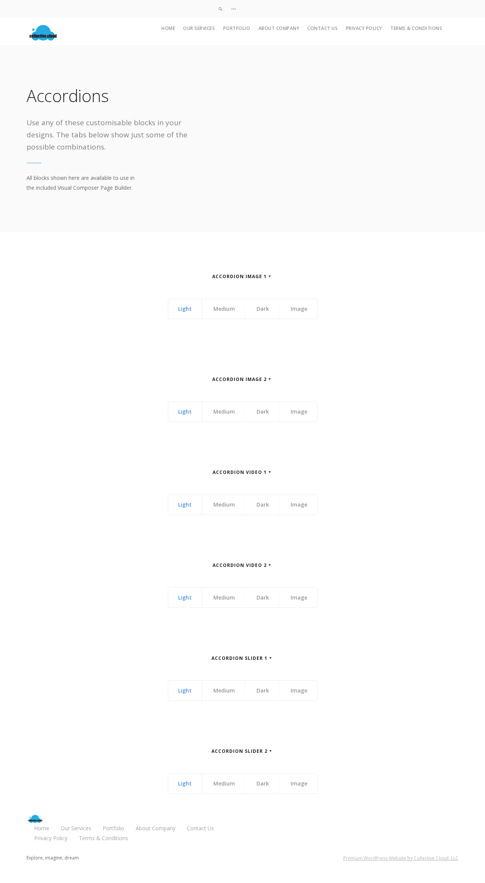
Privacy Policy (364, 28)
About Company (279, 28)
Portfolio (236, 28)
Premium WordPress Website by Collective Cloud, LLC (400, 858)
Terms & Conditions (416, 28)
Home (168, 28)
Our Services (199, 28)
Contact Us (322, 28)
